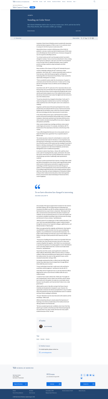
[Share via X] (81, 38)
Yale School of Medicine (17, 5)
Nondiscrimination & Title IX (67, 390)
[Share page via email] (90, 38)
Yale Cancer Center (20, 7)
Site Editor (31, 390)
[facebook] (81, 375)
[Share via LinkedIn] (86, 38)
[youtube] (90, 375)
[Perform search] (94, 1)
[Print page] (93, 38)
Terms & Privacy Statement (18, 392)
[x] (84, 375)
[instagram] (87, 375)
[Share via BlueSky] (88, 38)
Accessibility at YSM (49, 390)
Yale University (32, 392)
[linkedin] (93, 375)
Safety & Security (82, 390)
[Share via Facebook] (84, 38)
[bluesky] (81, 378)
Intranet (14, 390)
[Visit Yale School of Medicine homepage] (23, 368)
